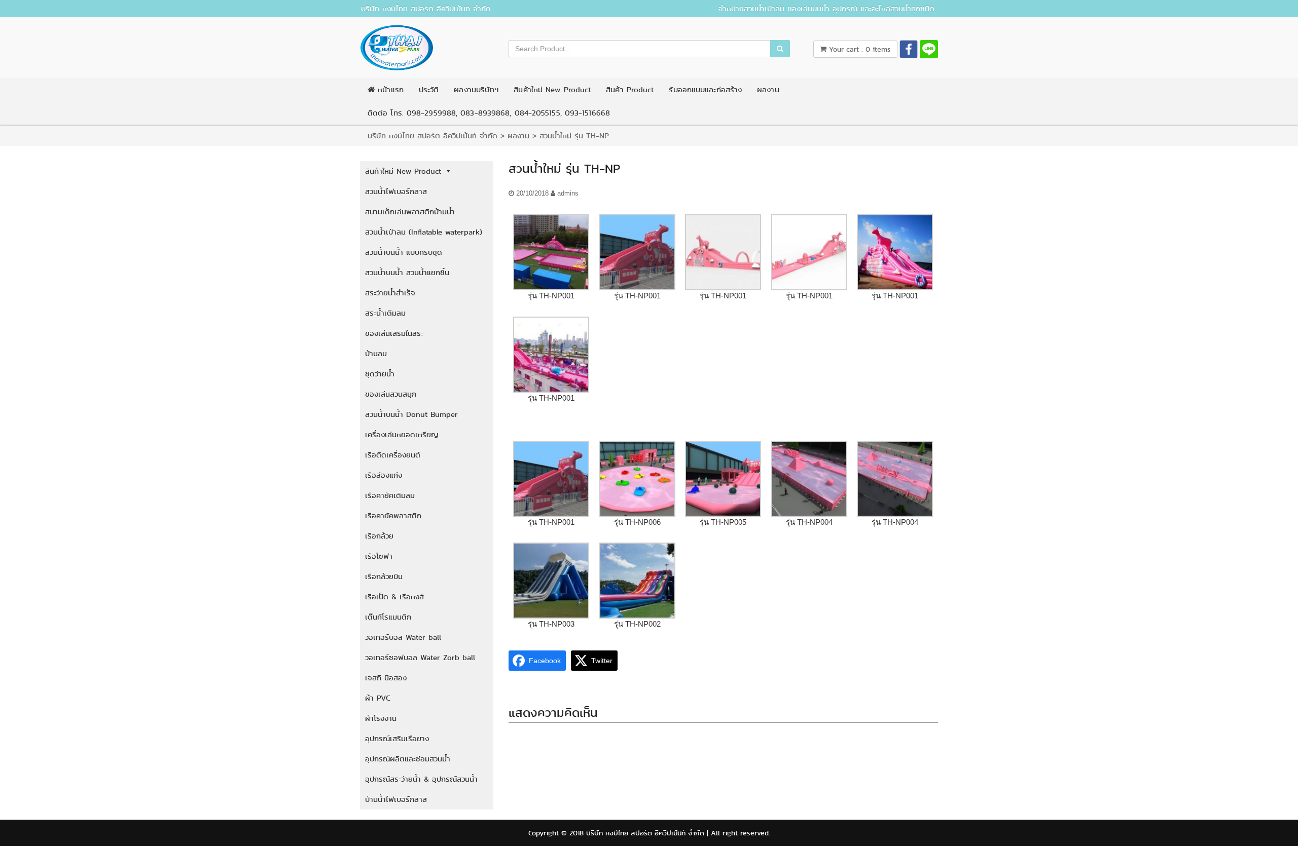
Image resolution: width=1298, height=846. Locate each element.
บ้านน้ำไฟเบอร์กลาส (396, 799)
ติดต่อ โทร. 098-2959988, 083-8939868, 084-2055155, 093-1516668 (489, 113)
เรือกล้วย (379, 536)
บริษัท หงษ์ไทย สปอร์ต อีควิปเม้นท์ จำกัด (426, 8)
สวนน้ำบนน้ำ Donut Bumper (411, 414)
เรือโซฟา (378, 556)
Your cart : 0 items (858, 49)
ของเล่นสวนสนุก (390, 394)
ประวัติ (429, 89)
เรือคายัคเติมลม (390, 495)
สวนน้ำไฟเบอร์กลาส (396, 191)
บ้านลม (376, 353)
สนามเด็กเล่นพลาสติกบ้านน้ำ (410, 211)
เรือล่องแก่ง (383, 475)
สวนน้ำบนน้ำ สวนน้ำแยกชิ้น (407, 272)
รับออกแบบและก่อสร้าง (705, 89)
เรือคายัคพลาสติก (393, 515)
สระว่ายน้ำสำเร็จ (390, 292)
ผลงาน (768, 89)
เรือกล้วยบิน (384, 576)
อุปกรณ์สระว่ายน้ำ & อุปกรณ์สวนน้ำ (421, 779)
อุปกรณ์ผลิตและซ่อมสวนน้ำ (407, 758)
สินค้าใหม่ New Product (552, 89)
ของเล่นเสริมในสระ (394, 333)
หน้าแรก (389, 89)
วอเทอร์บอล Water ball (403, 637)
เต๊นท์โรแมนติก (388, 617)
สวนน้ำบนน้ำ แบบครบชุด (403, 252)
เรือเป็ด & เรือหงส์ (394, 596)
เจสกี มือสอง (386, 677)
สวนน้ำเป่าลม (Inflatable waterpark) (423, 232)
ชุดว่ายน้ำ (379, 373)
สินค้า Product (630, 89)
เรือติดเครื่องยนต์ (392, 454)
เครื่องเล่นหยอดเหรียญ (402, 434)
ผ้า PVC (377, 698)
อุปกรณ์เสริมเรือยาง (397, 738)
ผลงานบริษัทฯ (476, 89)
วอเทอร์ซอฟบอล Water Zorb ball (420, 657)
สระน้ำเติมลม (385, 313)
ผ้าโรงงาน (380, 718)
